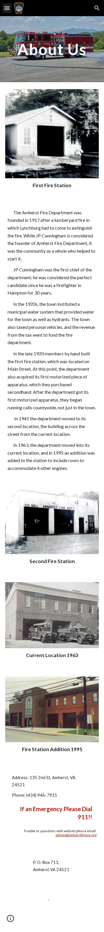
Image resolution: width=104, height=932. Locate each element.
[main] (52, 49)
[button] (7, 8)
